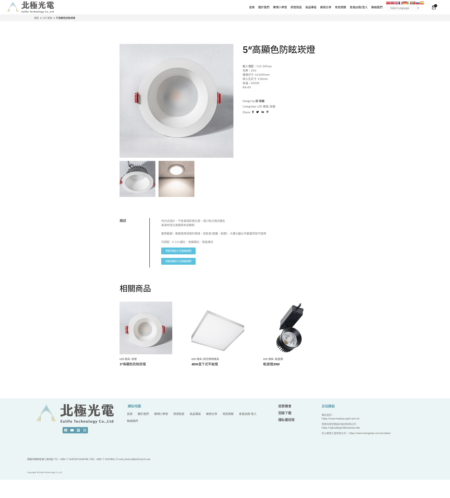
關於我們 (143, 414)
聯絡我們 (132, 421)
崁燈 (272, 106)
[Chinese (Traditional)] (392, 2)
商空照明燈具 (211, 359)
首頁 (130, 414)
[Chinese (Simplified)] (388, 2)
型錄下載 (284, 413)
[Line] (78, 430)
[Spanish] (422, 2)
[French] (401, 2)
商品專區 (195, 414)
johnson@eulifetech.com (137, 459)
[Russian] (418, 2)
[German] (405, 2)
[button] (178, 251)
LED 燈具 (263, 106)
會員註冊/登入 (248, 414)
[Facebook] (66, 430)
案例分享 (211, 414)
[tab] (135, 220)
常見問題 (228, 414)
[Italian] (409, 2)
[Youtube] (72, 430)
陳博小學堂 (161, 414)
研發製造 (178, 414)
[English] (396, 2)
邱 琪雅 (259, 101)
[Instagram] (85, 430)
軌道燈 (279, 359)
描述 (123, 221)
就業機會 (284, 406)
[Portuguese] (413, 2)
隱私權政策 (286, 420)
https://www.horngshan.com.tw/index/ (370, 433)
